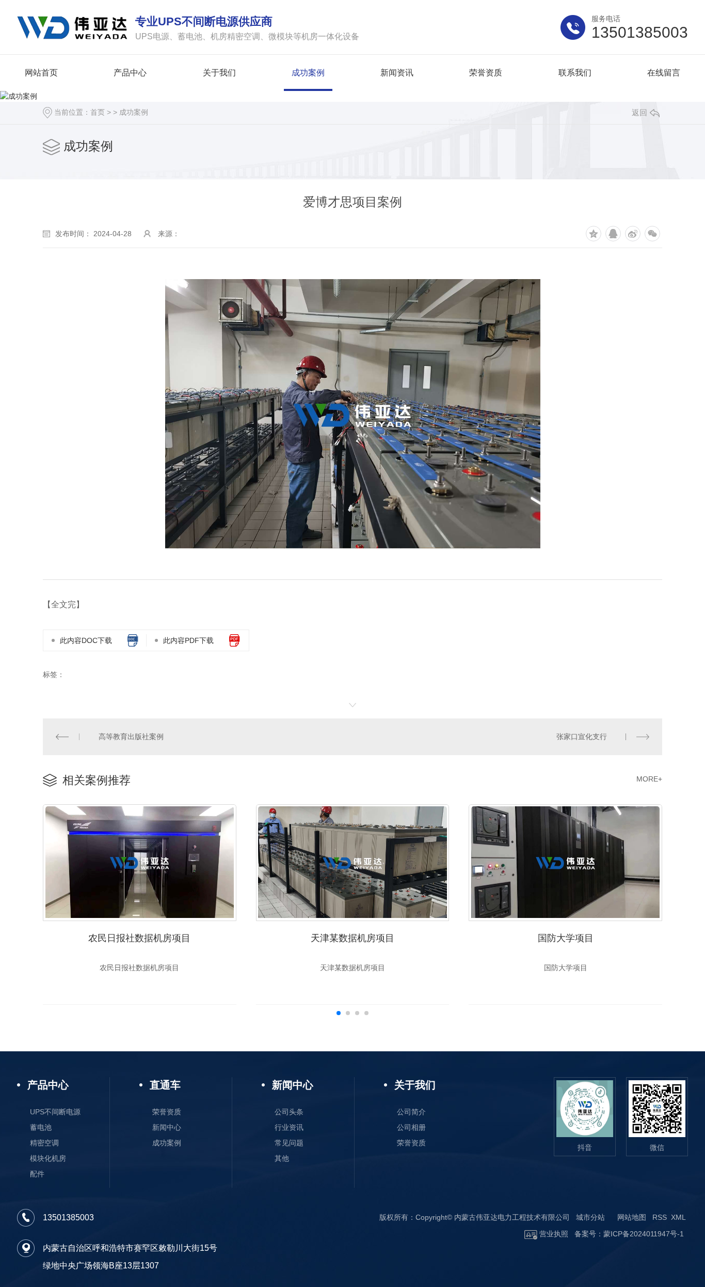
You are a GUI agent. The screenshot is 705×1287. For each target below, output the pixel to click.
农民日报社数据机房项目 (139, 938)
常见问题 (289, 1143)
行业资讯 (289, 1127)
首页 (97, 112)
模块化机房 (48, 1158)
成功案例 (133, 112)
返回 (639, 112)
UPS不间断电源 (55, 1112)
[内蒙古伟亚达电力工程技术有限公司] (72, 27)
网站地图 (631, 1217)
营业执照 (552, 1234)
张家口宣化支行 (581, 736)
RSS (659, 1217)
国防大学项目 (566, 938)
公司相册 (411, 1127)
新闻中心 (166, 1127)
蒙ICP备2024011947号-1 (643, 1234)
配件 (37, 1174)
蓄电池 (41, 1127)
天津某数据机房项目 (352, 938)
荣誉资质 (166, 1112)
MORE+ (649, 779)
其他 (282, 1158)
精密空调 (44, 1143)
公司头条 (289, 1112)
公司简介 (411, 1112)
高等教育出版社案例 (131, 736)
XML (678, 1217)
